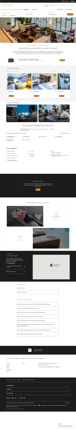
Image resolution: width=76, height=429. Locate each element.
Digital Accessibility (51, 405)
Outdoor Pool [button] (26, 136)
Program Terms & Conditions (27, 405)
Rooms (8, 365)
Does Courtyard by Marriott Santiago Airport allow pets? (28, 308)
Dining (59, 5)
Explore (38, 189)
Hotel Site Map (12, 406)
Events (69, 5)
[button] (65, 1)
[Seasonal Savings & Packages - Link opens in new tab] (54, 113)
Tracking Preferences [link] (9, 405)
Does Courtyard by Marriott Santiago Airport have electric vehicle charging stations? (33, 330)
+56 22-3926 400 (69, 9)
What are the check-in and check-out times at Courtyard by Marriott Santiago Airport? (34, 304)
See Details (62, 60)
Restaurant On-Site (11, 136)
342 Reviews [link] (34, 9)
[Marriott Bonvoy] (72, 1)
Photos (23, 363)
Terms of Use (20, 405)
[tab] (25, 129)
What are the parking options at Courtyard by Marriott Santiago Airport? (31, 312)
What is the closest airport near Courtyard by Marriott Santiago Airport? (31, 320)
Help (16, 406)
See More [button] (59, 53)
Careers (15, 405)
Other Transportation (12, 271)
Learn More (55, 219)
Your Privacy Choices (43, 405)
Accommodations (53, 5)
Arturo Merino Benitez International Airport (15, 266)
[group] (38, 185)
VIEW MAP (61, 9)
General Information (21, 288)
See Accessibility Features (12, 160)
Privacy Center (35, 405)
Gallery (73, 5)
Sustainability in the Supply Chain (60, 405)
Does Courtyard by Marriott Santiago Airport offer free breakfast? (29, 334)
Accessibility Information (22, 292)
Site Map (7, 406)
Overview (46, 5)
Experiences (64, 5)
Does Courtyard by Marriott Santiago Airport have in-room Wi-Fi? (29, 316)
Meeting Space (59, 136)
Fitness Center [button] (10, 139)
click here (69, 426)
